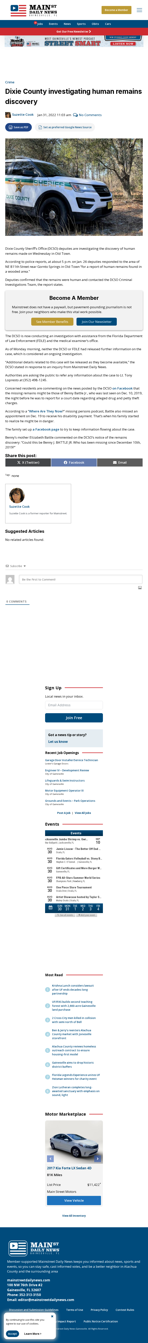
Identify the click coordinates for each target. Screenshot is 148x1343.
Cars (108, 24)
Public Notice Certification (101, 1321)
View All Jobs (83, 813)
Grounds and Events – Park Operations (70, 801)
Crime (9, 82)
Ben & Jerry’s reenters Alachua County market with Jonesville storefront (71, 1034)
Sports (81, 24)
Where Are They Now (45, 411)
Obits (95, 24)
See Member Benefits (52, 321)
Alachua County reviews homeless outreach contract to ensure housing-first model (74, 1050)
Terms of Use (74, 1310)
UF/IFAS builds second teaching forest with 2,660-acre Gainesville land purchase (74, 1005)
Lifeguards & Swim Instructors (65, 780)
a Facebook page (46, 429)
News (67, 24)
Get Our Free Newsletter (72, 31)
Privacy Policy (99, 1310)
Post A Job (64, 813)
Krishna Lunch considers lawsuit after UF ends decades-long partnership (73, 989)
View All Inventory (74, 1215)
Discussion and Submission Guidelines (33, 1310)
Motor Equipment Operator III (64, 790)
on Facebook (122, 388)
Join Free (74, 717)
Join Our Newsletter (97, 321)
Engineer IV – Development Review (67, 770)
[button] (50, 1158)
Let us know (58, 741)
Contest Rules (125, 1310)
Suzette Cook (23, 114)
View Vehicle (74, 1200)
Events (53, 24)
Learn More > (32, 1333)
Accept (12, 1333)
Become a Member (116, 10)
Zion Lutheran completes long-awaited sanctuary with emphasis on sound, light (76, 1091)
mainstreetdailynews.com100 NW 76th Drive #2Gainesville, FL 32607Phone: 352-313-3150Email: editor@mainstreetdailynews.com (40, 1290)
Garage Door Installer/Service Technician (71, 760)
